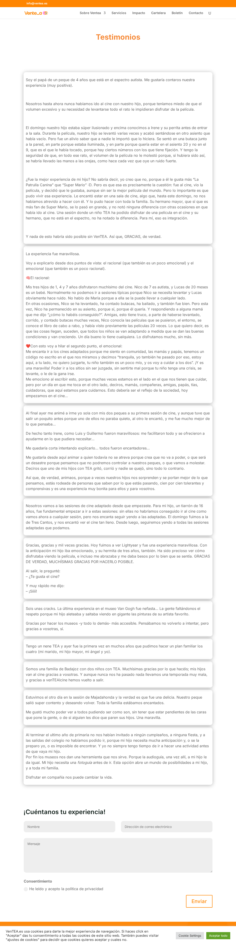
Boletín (177, 13)
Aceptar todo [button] (218, 935)
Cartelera (158, 13)
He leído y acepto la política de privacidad (66, 888)
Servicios (119, 13)
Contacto (196, 13)
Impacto (138, 13)
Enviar (199, 901)
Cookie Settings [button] (190, 935)
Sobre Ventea (90, 13)
